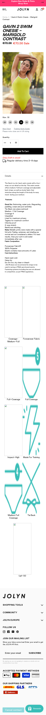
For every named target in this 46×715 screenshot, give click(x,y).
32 (20, 122)
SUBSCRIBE (35, 653)
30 (15, 122)
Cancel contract (13, 710)
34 (26, 122)
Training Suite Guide (22, 129)
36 (31, 122)
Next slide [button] (42, 2)
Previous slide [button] (4, 2)
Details (8, 176)
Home (5, 17)
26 (4, 122)
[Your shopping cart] (42, 12)
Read (9, 51)
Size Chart (7, 129)
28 (9, 122)
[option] (23, 2)
